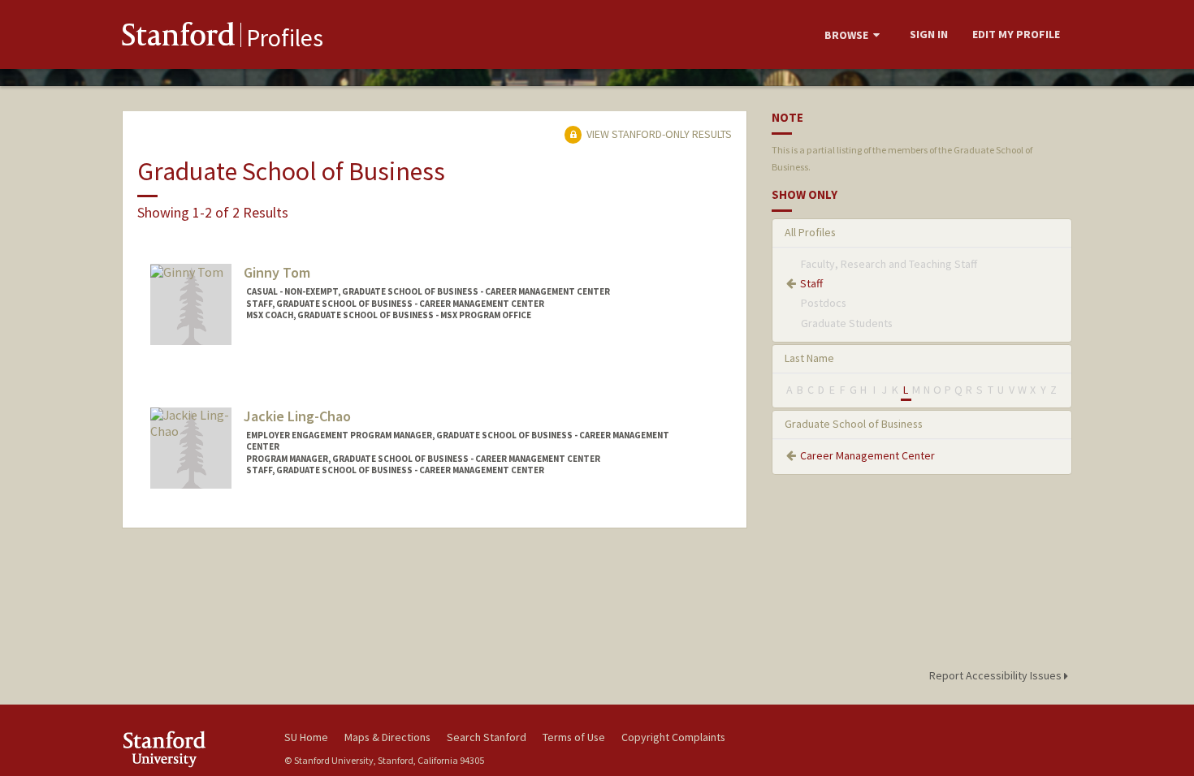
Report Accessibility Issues (996, 675)
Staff (811, 283)
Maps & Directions (387, 737)
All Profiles (810, 232)
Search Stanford (486, 737)
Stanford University (191, 749)
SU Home (306, 737)
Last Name (809, 358)
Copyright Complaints (673, 737)
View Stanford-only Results (658, 134)
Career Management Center (867, 455)
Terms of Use (574, 737)
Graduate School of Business (854, 423)
